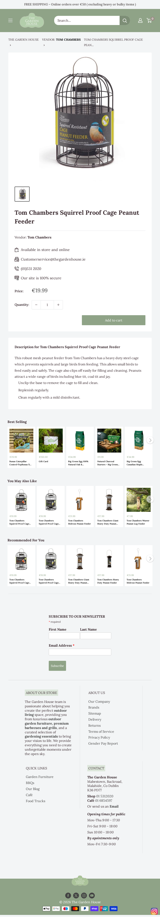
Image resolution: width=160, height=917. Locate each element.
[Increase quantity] (58, 304)
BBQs (30, 783)
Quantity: (22, 304)
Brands (93, 707)
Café (29, 795)
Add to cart (113, 320)
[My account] (140, 20)
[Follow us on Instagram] (84, 896)
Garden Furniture (40, 777)
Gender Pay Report (103, 743)
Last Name (88, 629)
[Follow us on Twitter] (76, 896)
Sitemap (94, 713)
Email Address (62, 645)
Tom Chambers (68, 39)
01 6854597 (103, 800)
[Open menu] (10, 20)
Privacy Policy (99, 737)
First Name (57, 629)
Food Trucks (35, 801)
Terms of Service (101, 731)
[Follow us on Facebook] (68, 896)
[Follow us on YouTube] (92, 896)
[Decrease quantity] (36, 304)
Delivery (94, 719)
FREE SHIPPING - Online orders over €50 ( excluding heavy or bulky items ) (80, 4)
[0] (149, 20)
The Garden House (23, 39)
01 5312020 (104, 796)
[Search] (125, 20)
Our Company (99, 701)
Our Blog (33, 789)
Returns (94, 725)
